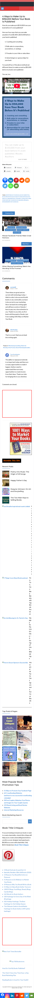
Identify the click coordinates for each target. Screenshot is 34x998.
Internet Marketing (23, 230)
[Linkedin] (10, 180)
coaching (18, 198)
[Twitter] (5, 185)
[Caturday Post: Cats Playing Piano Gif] (24, 723)
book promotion (7, 196)
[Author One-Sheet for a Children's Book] (24, 754)
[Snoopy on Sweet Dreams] (9, 754)
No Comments (6, 240)
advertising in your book (13, 195)
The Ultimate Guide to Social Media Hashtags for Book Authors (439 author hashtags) (17, 908)
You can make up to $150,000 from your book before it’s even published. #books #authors (15, 150)
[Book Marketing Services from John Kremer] (9, 723)
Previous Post (9, 213)
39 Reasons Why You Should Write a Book (17, 884)
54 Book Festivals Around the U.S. (15, 870)
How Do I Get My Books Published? (13, 968)
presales (26, 200)
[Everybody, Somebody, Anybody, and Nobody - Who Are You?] (9, 738)
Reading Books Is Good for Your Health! (15, 980)
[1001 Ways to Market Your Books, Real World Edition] (21, 454)
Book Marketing (21, 227)
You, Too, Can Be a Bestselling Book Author (30, 596)
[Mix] (27, 180)
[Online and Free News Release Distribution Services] (24, 769)
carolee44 (13, 287)
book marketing (24, 195)
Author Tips (11, 227)
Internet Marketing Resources (14, 810)
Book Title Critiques (22, 845)
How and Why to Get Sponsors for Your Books (30, 683)
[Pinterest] (16, 180)
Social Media (17, 232)
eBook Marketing (10, 230)
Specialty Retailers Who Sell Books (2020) (17, 872)
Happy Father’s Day (19, 480)
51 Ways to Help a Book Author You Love (17, 887)
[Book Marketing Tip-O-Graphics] (9, 769)
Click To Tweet (22, 159)
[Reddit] (21, 180)
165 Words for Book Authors (13, 894)
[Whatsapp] (10, 185)
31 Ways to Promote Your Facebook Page (17, 791)
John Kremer (14, 329)
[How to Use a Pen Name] (24, 738)
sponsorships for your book (10, 201)
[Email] (16, 185)
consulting (24, 198)
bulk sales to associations (19, 196)
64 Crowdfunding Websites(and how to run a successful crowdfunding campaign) (18, 795)
